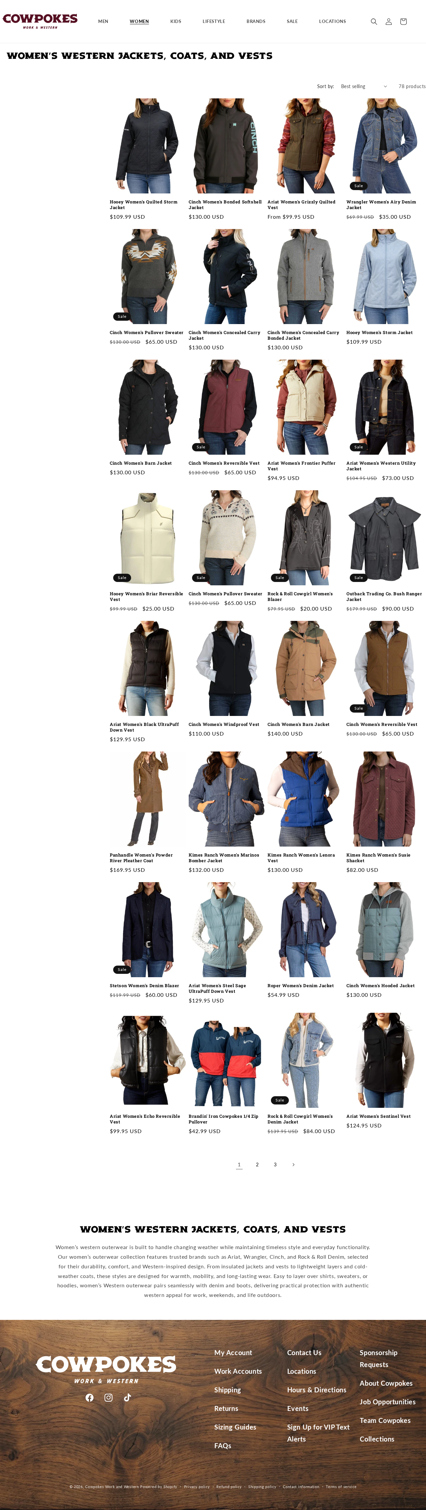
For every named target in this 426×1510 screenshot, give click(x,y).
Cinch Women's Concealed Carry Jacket (224, 335)
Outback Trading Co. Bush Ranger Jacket (384, 596)
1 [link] (239, 1164)
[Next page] (293, 1164)
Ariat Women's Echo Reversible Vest (145, 1119)
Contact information (301, 1486)
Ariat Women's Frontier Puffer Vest (301, 466)
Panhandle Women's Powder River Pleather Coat (141, 858)
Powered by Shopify (158, 1486)
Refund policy (229, 1486)
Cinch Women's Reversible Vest (224, 463)
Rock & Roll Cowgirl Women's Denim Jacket (300, 1119)
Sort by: (325, 86)
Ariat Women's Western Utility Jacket (381, 466)
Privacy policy (197, 1486)
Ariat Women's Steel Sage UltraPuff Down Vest (217, 988)
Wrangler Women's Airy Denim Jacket (381, 204)
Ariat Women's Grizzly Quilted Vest (301, 204)
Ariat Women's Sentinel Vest (378, 1116)
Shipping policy (262, 1486)
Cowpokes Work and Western (112, 1486)
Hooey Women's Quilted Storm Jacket (143, 204)
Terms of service (341, 1486)
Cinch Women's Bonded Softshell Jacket (225, 204)
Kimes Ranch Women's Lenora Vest (301, 858)
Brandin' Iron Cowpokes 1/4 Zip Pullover (224, 1119)
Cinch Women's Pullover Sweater (147, 332)
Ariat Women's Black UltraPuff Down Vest (144, 727)
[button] (105, 21)
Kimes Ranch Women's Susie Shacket (378, 858)
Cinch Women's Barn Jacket (141, 463)
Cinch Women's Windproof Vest (224, 724)
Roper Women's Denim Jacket (301, 985)
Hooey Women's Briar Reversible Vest (146, 596)
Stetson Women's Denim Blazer (144, 985)
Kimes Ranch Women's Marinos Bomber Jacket (224, 858)
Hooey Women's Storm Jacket (379, 332)
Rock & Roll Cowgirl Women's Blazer (300, 596)
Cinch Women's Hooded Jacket (380, 985)
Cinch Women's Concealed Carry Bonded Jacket (303, 335)
